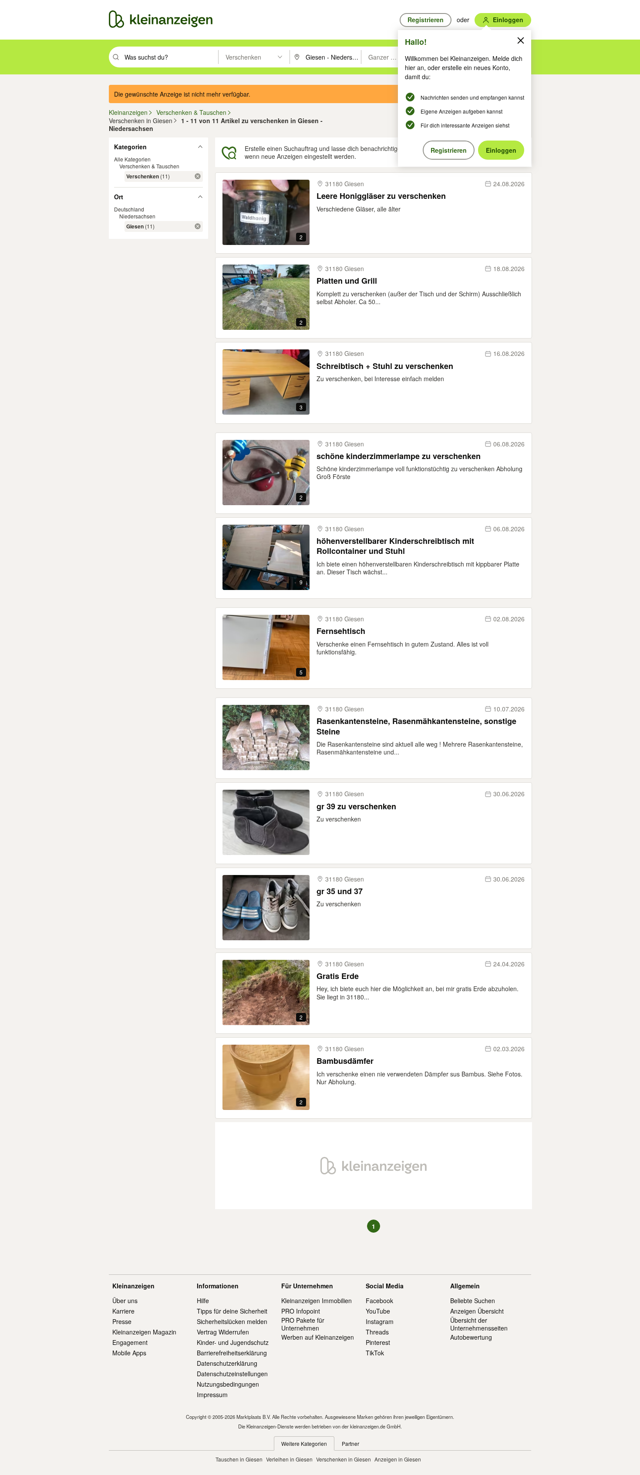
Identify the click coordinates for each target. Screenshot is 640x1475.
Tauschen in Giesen (239, 1459)
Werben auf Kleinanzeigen (317, 1337)
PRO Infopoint (300, 1311)
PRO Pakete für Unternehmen (302, 1324)
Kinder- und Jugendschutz (233, 1342)
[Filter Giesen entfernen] (197, 226)
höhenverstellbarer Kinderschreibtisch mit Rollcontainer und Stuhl (395, 546)
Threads (377, 1332)
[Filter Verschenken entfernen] (197, 176)
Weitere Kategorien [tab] (304, 1443)
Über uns (125, 1300)
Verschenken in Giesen (343, 1459)
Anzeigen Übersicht (477, 1311)
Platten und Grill (347, 281)
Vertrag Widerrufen (223, 1332)
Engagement (130, 1342)
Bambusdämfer (345, 1061)
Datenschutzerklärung (227, 1363)
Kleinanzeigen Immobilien (316, 1300)
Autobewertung (471, 1337)
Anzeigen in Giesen (397, 1459)
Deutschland (129, 209)
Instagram (380, 1321)
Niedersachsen (137, 216)
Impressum (212, 1394)
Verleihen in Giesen (289, 1459)
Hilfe (203, 1300)
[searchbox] (170, 57)
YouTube (378, 1311)
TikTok (375, 1352)
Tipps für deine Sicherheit (232, 1311)
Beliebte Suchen (472, 1300)
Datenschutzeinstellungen (232, 1373)
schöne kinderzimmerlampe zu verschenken (399, 456)
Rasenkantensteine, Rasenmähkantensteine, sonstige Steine (416, 726)
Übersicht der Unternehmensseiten (479, 1324)
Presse (121, 1321)
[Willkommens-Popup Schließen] (521, 40)
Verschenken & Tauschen (149, 166)
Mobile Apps (129, 1352)
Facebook (379, 1300)
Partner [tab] (350, 1443)
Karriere (123, 1311)
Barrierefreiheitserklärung (232, 1352)
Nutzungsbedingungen (228, 1384)
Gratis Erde (338, 976)
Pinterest (378, 1342)
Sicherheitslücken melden (232, 1321)
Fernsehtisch (341, 631)
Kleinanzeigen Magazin (144, 1332)
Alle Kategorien (132, 159)
